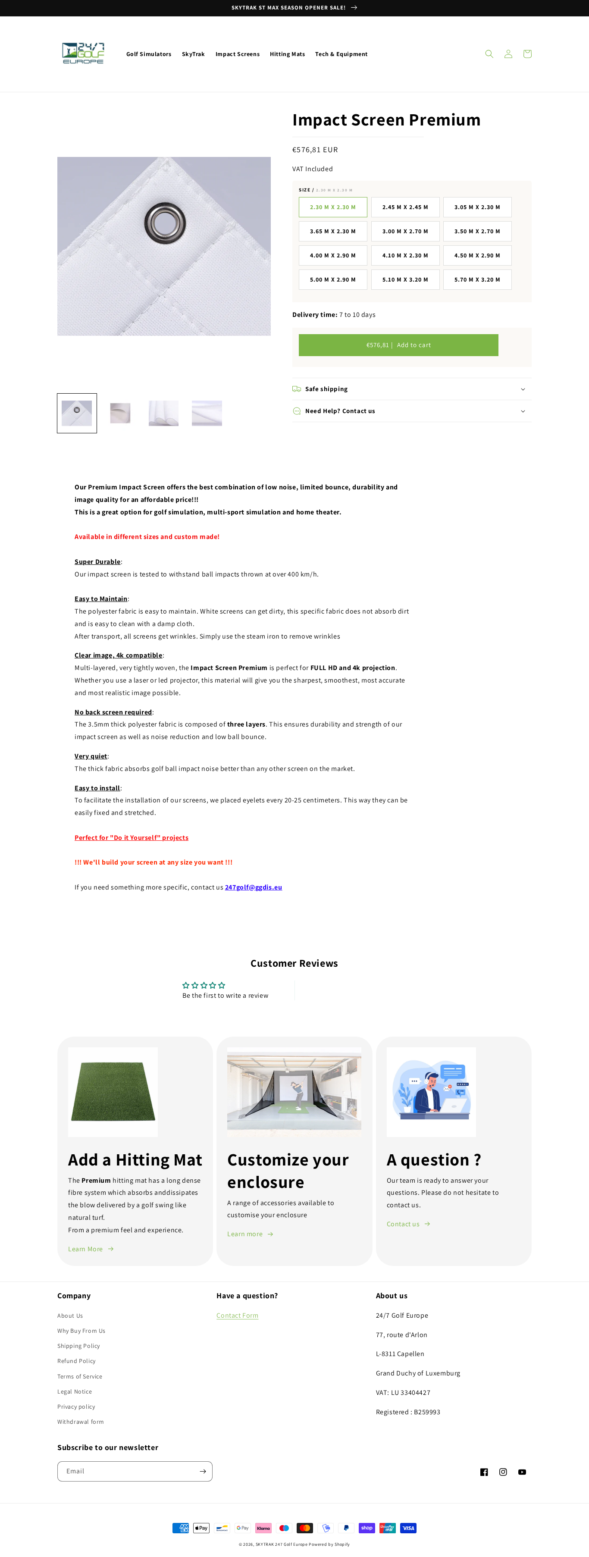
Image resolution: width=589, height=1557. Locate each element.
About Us (70, 1315)
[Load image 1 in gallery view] (77, 413)
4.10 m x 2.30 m (405, 255)
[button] (489, 53)
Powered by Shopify (329, 1544)
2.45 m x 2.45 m (405, 207)
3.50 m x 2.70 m (477, 231)
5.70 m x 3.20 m (477, 279)
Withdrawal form (80, 1421)
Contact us (403, 1223)
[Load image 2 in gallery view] (120, 413)
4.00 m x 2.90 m (333, 255)
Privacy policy (76, 1406)
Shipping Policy (78, 1346)
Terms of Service (80, 1376)
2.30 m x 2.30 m (333, 207)
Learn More (85, 1248)
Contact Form (237, 1315)
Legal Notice (74, 1391)
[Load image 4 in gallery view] (207, 413)
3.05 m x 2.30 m (477, 207)
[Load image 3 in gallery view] (163, 413)
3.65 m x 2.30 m (333, 231)
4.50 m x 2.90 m (477, 255)
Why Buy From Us (81, 1331)
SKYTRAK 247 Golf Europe (282, 1544)
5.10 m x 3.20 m (405, 279)
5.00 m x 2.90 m (333, 279)
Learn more (245, 1233)
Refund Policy (76, 1361)
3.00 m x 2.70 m (405, 231)
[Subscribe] (202, 1471)
